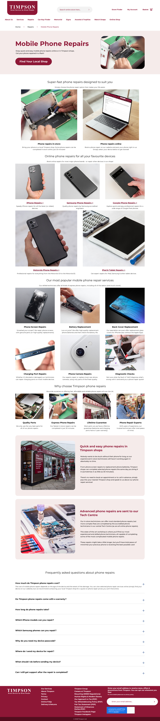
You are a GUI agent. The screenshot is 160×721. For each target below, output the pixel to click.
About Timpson (47, 691)
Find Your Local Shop (34, 61)
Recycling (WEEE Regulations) (87, 694)
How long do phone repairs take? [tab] (32, 610)
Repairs (31, 27)
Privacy (44, 696)
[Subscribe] (154, 701)
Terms (43, 694)
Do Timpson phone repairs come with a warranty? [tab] (41, 599)
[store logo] (22, 8)
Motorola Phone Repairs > (46, 270)
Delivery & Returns (49, 704)
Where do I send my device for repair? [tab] (34, 651)
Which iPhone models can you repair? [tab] (34, 620)
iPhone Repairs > (35, 203)
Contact (44, 699)
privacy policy (130, 694)
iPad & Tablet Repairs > (113, 270)
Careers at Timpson (82, 691)
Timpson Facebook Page (84, 712)
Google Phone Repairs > (125, 203)
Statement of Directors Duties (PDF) (84, 708)
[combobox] (74, 10)
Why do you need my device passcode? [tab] (35, 641)
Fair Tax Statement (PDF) (85, 704)
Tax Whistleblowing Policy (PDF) (88, 702)
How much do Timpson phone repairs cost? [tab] (37, 583)
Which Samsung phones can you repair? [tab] (35, 631)
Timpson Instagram (82, 714)
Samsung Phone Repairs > (80, 203)
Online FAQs (46, 702)
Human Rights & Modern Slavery (88, 696)
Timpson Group (81, 689)
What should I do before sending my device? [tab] (38, 662)
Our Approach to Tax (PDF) (85, 699)
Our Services (46, 689)
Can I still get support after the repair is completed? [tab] (41, 672)
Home (18, 27)
